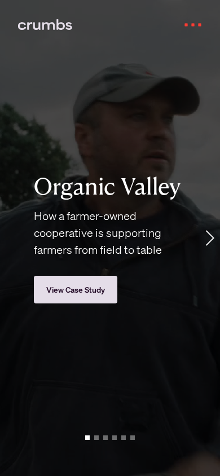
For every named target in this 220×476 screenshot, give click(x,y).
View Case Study (75, 289)
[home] (21, 25)
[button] (187, 25)
